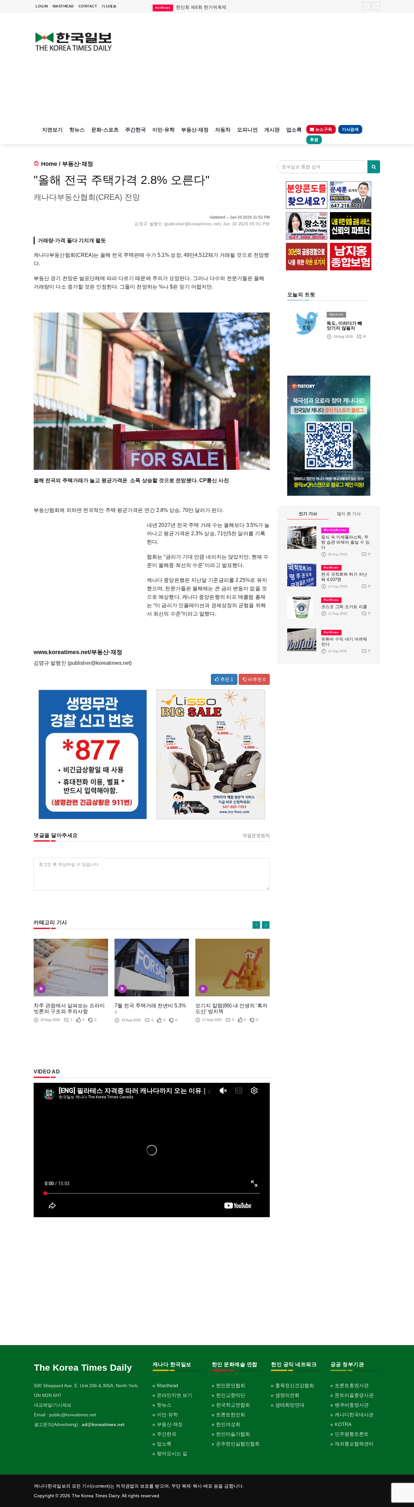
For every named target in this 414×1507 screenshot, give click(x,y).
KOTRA (343, 1424)
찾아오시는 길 (172, 1453)
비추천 (256, 679)
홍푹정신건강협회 (294, 1385)
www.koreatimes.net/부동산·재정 (78, 652)
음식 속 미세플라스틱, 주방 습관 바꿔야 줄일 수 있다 (345, 542)
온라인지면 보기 (174, 1395)
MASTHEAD (63, 6)
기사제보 (109, 6)
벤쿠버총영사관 (352, 1405)
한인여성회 (228, 1424)
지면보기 (52, 129)
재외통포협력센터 (354, 1443)
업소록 (294, 129)
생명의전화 (287, 1395)
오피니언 (247, 129)
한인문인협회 (230, 1385)
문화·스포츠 (105, 129)
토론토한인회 (230, 1414)
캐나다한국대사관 (354, 1414)
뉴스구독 (323, 129)
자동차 (223, 129)
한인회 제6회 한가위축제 (201, 7)
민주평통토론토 (352, 1434)
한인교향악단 (230, 1395)
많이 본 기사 (349, 513)
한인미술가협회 (233, 1434)
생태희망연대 (289, 1405)
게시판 (272, 129)
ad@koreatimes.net (103, 1424)
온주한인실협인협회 (238, 1443)
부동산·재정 (195, 129)
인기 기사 (308, 513)
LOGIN (42, 6)
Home (49, 164)
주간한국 (135, 129)
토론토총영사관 (352, 1385)
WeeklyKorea (335, 530)
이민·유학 (163, 129)
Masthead (167, 1385)
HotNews (331, 567)
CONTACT (88, 6)
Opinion (336, 314)
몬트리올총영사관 (354, 1395)
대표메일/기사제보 (52, 1405)
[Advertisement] (251, 68)
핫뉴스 (77, 129)
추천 (226, 679)
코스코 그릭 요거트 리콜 (344, 606)
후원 (314, 139)
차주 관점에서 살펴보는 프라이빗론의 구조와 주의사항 (69, 1008)
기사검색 (350, 129)
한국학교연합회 (233, 1405)
